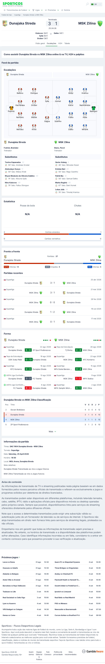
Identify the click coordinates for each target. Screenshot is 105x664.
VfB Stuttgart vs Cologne (12, 609)
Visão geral (40, 43)
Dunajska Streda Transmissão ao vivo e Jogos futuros (26, 469)
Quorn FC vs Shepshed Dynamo (67, 562)
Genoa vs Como (9, 615)
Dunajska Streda (12, 260)
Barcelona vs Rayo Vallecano (14, 586)
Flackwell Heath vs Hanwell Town (68, 580)
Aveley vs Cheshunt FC (64, 574)
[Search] (87, 4)
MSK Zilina (95, 260)
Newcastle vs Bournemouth (65, 609)
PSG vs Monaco (61, 603)
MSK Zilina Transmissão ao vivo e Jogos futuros (24, 474)
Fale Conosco (47, 653)
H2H (60, 43)
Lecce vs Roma (9, 562)
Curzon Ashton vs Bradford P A (67, 615)
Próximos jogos (10, 557)
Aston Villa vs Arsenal (11, 580)
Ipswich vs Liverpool (63, 592)
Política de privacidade (58, 653)
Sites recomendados (70, 653)
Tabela (67, 43)
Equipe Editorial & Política (39, 655)
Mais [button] (51, 431)
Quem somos (31, 653)
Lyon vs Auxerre (9, 603)
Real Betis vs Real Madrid (65, 598)
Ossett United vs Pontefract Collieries (68, 586)
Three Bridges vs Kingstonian (66, 568)
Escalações (51, 43)
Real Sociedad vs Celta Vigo (14, 598)
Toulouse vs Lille (9, 592)
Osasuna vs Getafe (10, 568)
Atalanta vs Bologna (10, 574)
